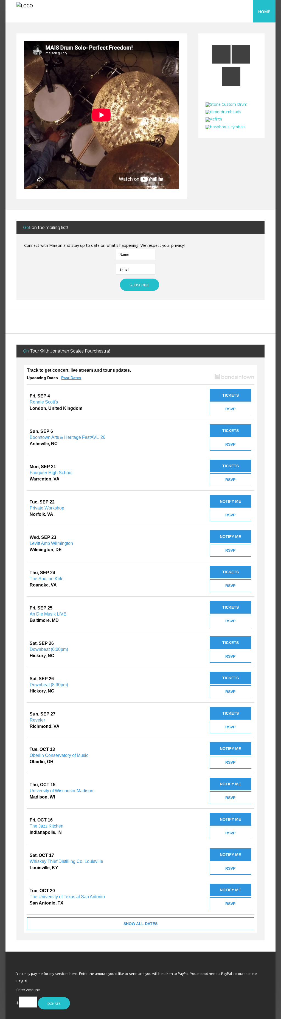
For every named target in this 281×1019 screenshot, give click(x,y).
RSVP (230, 409)
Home (264, 11)
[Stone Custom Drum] (226, 104)
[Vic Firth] (214, 119)
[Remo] (223, 111)
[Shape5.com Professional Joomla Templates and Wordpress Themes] (28, 964)
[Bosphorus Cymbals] (225, 126)
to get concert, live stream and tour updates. (79, 370)
